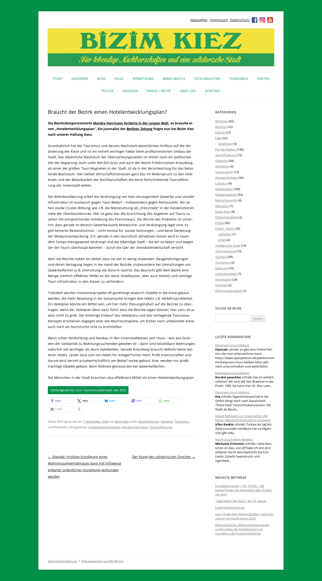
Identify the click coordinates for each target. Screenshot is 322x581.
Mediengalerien (226, 194)
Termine (221, 257)
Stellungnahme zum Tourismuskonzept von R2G (88, 390)
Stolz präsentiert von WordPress (102, 561)
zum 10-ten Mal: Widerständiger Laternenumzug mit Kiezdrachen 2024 (244, 516)
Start (57, 78)
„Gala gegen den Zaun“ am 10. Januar (240, 501)
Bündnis (221, 127)
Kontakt (212, 91)
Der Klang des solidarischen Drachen (163, 456)
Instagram (262, 20)
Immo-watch (224, 172)
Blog (101, 78)
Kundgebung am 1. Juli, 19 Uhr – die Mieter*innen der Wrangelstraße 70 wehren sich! (243, 490)
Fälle (119, 78)
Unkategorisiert (226, 274)
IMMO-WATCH (174, 78)
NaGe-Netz (223, 211)
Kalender (79, 78)
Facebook (254, 20)
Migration (222, 206)
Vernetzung (143, 78)
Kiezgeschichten (226, 178)
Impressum (219, 20)
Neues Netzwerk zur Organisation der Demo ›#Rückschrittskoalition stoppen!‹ (243, 418)
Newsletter (199, 20)
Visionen (130, 91)
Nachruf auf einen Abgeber (234, 439)
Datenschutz (240, 20)
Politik (108, 91)
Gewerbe (167, 421)
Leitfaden (224, 234)
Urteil (222, 240)
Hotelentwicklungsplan (104, 427)
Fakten (263, 78)
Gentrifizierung (148, 421)
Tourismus (238, 78)
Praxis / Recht (159, 91)
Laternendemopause (230, 507)
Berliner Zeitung (140, 129)
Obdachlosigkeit (226, 217)
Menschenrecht (226, 200)
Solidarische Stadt (227, 245)
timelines (224, 144)
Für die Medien (225, 149)
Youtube (270, 20)
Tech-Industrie (207, 78)
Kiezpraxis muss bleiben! (232, 345)
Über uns (188, 91)
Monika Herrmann (135, 427)
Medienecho (224, 189)
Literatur (221, 183)
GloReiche (222, 166)
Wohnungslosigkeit (228, 291)
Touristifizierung (160, 427)
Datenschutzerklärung (62, 561)
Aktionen (221, 121)
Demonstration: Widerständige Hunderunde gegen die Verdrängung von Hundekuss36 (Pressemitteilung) (242, 529)
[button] (61, 401)
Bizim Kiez (122, 421)
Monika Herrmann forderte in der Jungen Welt (131, 123)
